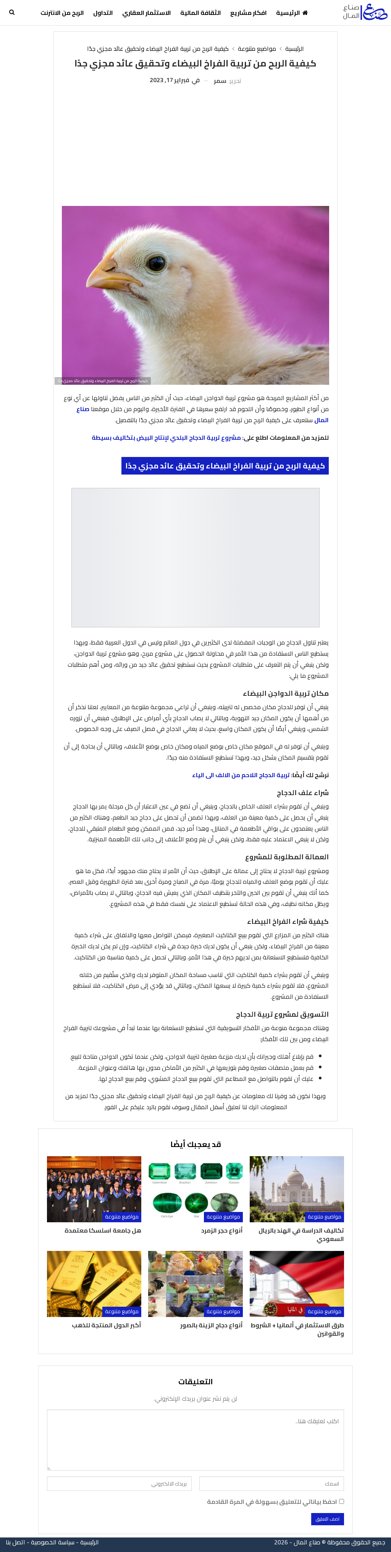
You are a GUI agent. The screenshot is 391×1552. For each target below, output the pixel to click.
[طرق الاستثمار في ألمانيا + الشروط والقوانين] (297, 1284)
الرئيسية (288, 12)
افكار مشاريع (248, 12)
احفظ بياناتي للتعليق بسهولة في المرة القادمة (272, 1502)
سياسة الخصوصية (52, 1542)
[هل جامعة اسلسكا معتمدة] (94, 1189)
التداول (103, 12)
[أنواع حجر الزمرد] (195, 1189)
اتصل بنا (15, 1542)
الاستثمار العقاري (146, 12)
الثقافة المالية (200, 12)
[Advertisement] (196, 142)
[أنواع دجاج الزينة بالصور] (195, 1284)
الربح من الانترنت (62, 12)
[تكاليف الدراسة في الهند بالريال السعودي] (297, 1189)
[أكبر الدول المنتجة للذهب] (94, 1284)
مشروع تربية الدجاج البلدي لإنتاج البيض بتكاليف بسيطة (166, 437)
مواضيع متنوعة (324, 1217)
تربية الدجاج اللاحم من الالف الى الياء (241, 775)
